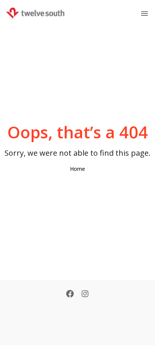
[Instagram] (85, 294)
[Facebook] (69, 294)
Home (77, 168)
